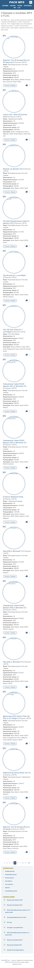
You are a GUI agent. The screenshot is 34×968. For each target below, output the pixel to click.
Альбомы (13, 5)
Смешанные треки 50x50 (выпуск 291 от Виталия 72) (14, 386)
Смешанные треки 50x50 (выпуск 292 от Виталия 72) (14, 442)
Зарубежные (28, 5)
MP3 (15, 8)
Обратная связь (17, 964)
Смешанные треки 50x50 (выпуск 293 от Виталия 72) (14, 607)
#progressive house (13, 349)
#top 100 (22, 349)
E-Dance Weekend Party (13, 498)
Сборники (5, 5)
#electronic (6, 516)
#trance (13, 132)
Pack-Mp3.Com (5, 960)
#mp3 (14, 81)
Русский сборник (13, 334)
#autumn (11, 297)
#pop (12, 79)
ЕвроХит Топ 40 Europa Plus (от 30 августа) (16, 61)
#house (13, 347)
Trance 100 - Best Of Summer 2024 (15, 116)
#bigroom (6, 134)
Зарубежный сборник (15, 119)
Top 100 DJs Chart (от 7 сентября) (14, 331)
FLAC (19, 8)
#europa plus (15, 846)
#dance (17, 79)
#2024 (19, 81)
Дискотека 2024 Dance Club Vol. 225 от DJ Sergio (17, 717)
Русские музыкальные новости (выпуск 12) (16, 222)
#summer (9, 81)
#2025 (5, 242)
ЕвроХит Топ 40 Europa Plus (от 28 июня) (16, 828)
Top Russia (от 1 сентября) (14, 276)
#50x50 (22, 79)
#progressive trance (22, 132)
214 (29, 863)
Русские (19, 5)
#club (25, 134)
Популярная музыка (14, 64)
